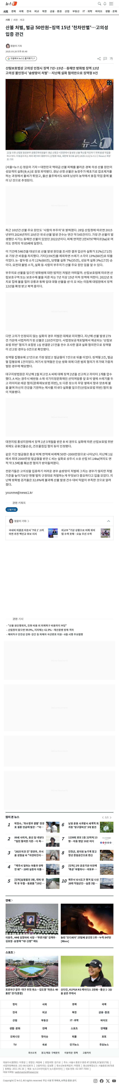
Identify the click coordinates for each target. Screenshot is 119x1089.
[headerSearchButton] (99, 3)
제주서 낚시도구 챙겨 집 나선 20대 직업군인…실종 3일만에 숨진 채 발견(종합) (83, 883)
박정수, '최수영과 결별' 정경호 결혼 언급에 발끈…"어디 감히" (29, 827)
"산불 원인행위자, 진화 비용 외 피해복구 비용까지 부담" (37, 625)
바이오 (104, 1020)
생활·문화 (15, 1028)
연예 (8, 900)
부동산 (44, 1020)
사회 (8, 19)
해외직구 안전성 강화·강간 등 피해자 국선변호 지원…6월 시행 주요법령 (45, 634)
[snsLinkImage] (95, 1080)
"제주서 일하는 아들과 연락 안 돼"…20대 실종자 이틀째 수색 (29, 869)
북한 (74, 1012)
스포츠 (9, 952)
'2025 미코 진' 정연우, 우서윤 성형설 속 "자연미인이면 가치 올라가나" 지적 (29, 855)
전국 (15, 1012)
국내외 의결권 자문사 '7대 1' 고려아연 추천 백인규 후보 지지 (26, 532)
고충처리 (87, 1052)
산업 (15, 1020)
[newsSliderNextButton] (110, 817)
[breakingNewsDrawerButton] (104, 3)
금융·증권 (104, 1012)
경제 (74, 1004)
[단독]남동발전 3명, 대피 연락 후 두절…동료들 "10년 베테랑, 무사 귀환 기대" (29, 883)
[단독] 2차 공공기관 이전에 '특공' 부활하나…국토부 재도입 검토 (82, 869)
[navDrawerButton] (111, 3)
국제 (104, 1004)
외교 (44, 1012)
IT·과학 (74, 1020)
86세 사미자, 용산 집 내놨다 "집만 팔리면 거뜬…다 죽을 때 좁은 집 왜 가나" (29, 841)
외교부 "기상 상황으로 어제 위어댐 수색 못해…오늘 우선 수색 (78, 532)
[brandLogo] (11, 3)
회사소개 (32, 1052)
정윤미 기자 (16, 46)
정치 (15, 1004)
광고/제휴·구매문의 (50, 1052)
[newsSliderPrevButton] (102, 817)
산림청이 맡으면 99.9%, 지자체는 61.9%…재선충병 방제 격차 (41, 629)
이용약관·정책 (71, 1052)
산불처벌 (11, 509)
